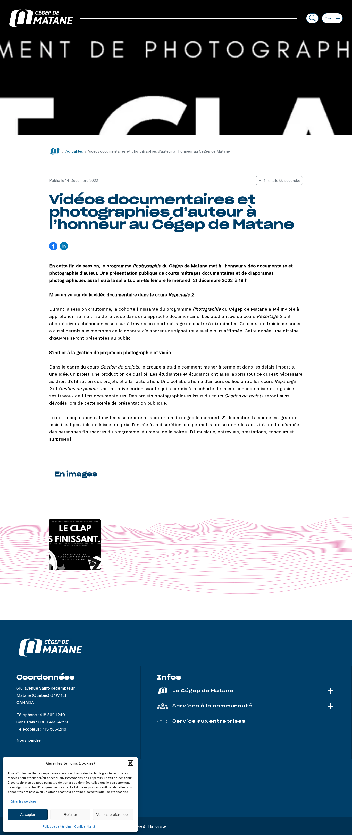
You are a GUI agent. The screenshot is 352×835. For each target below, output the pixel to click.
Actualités (74, 151)
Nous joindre (28, 740)
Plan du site (157, 826)
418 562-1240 (52, 714)
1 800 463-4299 (53, 721)
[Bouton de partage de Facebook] (53, 247)
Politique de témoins (57, 826)
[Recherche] (312, 18)
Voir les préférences (113, 814)
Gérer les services (23, 801)
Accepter (27, 814)
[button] (130, 763)
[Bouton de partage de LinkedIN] (64, 247)
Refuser (70, 814)
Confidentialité (84, 826)
